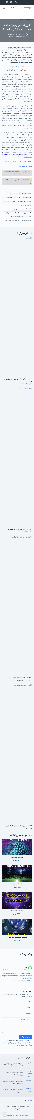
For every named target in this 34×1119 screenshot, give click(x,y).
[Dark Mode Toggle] (5, 1114)
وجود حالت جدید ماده (12, 221)
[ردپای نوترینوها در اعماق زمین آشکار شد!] (17, 457)
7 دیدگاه (21, 384)
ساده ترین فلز (26, 213)
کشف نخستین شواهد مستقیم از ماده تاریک (18, 826)
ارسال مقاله (17, 1109)
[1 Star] (30, 180)
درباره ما (14, 1106)
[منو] (4, 8)
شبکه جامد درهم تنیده (12, 213)
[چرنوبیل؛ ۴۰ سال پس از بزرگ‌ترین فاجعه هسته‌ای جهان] (28, 1065)
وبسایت (28, 1013)
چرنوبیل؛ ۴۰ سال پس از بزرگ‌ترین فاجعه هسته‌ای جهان (13, 1065)
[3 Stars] (26, 180)
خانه (28, 1106)
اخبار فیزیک (22, 36)
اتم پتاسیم (15, 194)
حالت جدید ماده (10, 201)
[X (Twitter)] (11, 2)
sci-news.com (23, 166)
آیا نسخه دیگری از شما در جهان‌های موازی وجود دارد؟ (13, 1082)
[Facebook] (16, 2)
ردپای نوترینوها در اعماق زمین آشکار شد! (19, 529)
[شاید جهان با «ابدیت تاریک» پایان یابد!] (17, 605)
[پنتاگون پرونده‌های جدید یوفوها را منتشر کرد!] (28, 1091)
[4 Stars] (24, 180)
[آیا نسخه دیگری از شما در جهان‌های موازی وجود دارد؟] (17, 306)
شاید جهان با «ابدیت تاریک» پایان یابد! (20, 678)
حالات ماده (8, 197)
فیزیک (17, 36)
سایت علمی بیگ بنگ (16, 8)
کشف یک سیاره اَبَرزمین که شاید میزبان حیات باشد (14, 1074)
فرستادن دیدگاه (25, 1037)
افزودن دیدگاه (26, 1020)
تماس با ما (7, 1106)
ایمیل (28, 1007)
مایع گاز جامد (26, 221)
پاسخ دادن (5, 969)
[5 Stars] (22, 180)
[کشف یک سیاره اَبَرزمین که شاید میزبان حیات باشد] (28, 1073)
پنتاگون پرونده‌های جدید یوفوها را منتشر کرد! (13, 1091)
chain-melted (26, 194)
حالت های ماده (26, 205)
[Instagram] (7, 2)
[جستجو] (3, 2)
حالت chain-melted (24, 201)
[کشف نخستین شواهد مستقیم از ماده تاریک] (17, 753)
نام (29, 1001)
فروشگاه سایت (21, 1106)
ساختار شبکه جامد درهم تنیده (22, 209)
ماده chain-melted (17, 217)
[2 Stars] (28, 180)
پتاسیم (17, 197)
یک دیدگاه (11, 36)
